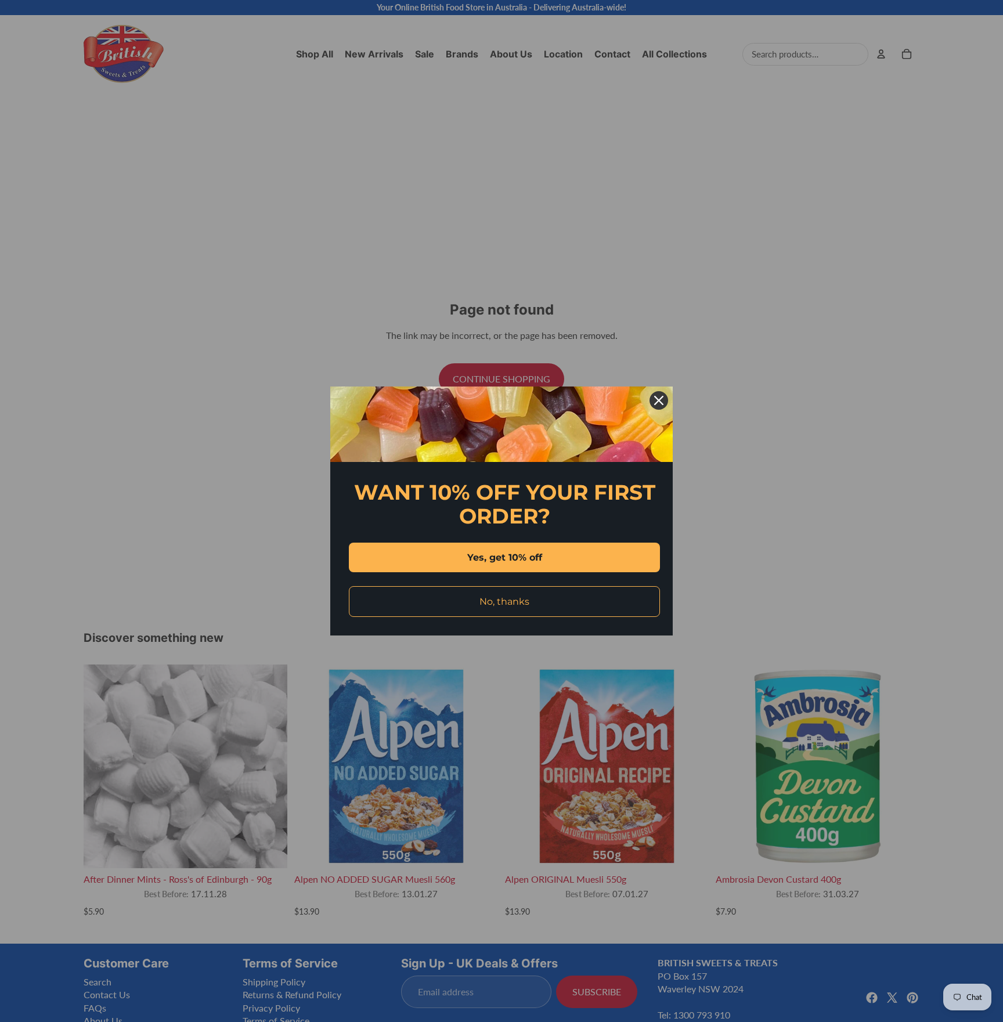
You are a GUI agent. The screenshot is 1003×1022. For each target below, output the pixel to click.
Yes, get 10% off (504, 557)
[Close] (659, 400)
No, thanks (504, 601)
